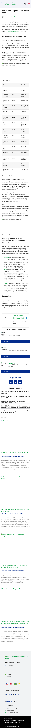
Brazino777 (12, 363)
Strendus (9, 701)
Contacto (17, 722)
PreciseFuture (15, 726)
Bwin (16, 701)
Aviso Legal (14, 720)
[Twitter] (15, 382)
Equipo (12, 722)
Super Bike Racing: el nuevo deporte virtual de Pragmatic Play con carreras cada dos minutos (15, 623)
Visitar (5, 341)
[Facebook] (11, 382)
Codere (6, 283)
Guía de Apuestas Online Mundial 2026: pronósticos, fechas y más (14, 566)
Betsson (6, 257)
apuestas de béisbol (13, 31)
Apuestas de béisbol (9, 17)
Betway (8, 698)
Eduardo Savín (19, 318)
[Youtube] (20, 382)
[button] (25, 4)
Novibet (17, 694)
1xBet (5, 269)
